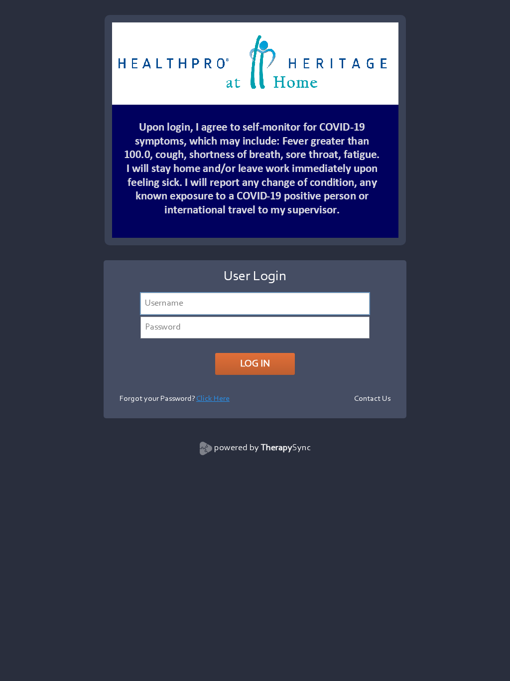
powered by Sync (262, 448)
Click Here (213, 399)
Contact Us (372, 399)
